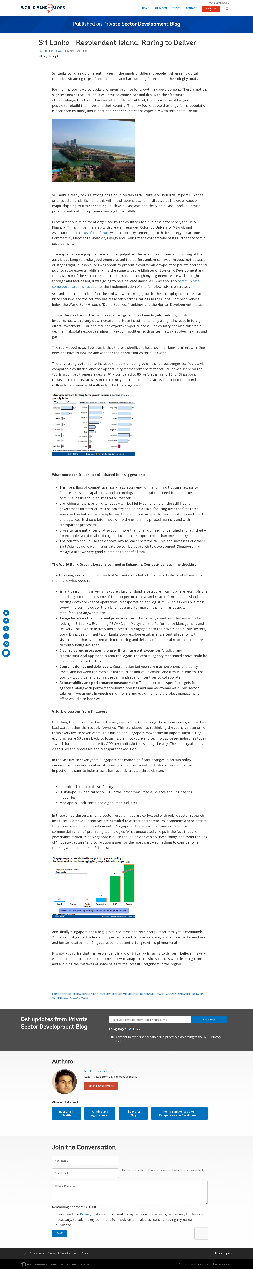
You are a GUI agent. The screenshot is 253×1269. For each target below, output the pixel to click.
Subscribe (209, 1019)
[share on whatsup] (6, 644)
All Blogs (160, 8)
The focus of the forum (90, 232)
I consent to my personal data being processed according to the (167, 1039)
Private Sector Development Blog (141, 24)
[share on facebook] (6, 621)
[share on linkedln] (6, 636)
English (56, 56)
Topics (176, 8)
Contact (191, 8)
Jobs (76, 1253)
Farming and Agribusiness (100, 1113)
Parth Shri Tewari (51, 50)
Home (145, 8)
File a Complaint (223, 1253)
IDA (61, 1264)
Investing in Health (66, 1113)
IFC (67, 1264)
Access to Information (59, 1253)
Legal (23, 1253)
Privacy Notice (91, 1214)
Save (60, 1233)
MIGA (75, 1264)
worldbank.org (219, 2)
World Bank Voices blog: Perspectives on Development (179, 1113)
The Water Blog (133, 1113)
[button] (227, 8)
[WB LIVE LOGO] (211, 9)
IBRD (53, 1264)
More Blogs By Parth (101, 1086)
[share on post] (6, 628)
